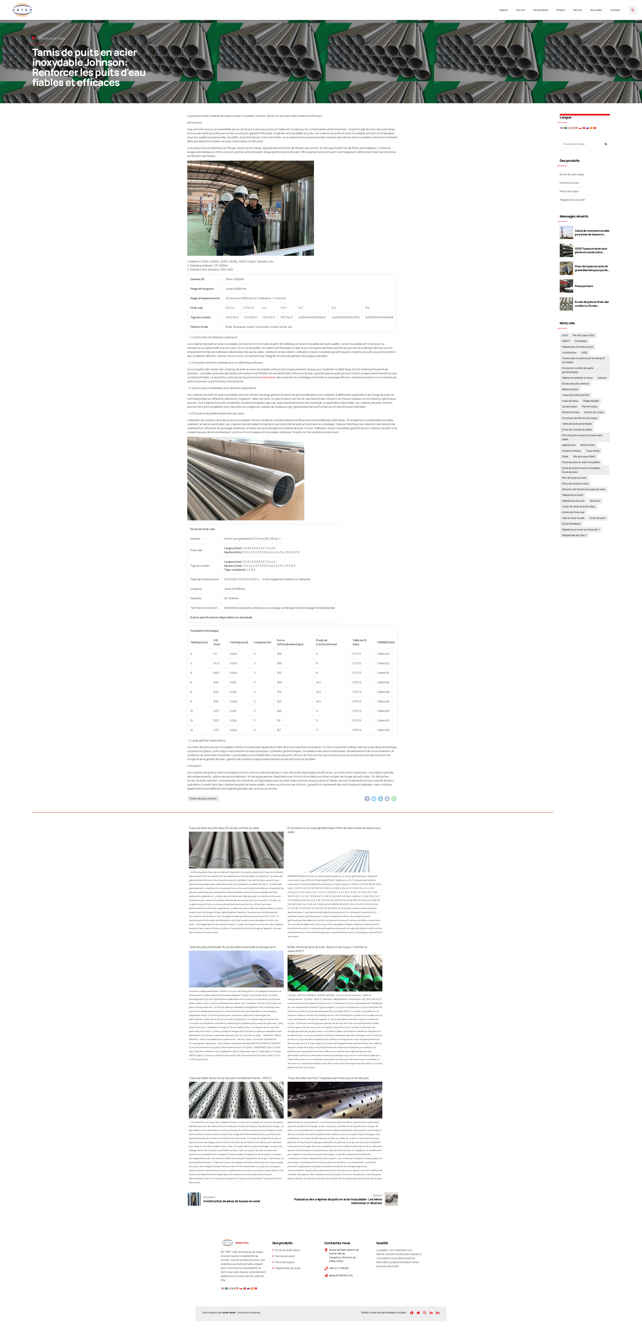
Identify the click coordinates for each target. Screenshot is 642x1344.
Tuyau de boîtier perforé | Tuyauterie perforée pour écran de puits (328, 1078)
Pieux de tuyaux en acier (575, 483)
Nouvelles (596, 10)
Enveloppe (581, 341)
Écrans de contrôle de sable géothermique (577, 370)
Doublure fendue (571, 450)
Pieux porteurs (584, 286)
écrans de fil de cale (573, 512)
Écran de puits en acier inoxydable (581, 462)
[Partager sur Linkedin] (380, 798)
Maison (503, 10)
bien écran (269, 377)
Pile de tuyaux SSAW (584, 456)
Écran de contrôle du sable (577, 429)
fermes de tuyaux (594, 412)
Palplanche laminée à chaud (577, 377)
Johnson (602, 377)
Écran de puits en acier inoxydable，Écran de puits (582, 470)
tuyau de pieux (570, 400)
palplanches (569, 444)
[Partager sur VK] (387, 798)
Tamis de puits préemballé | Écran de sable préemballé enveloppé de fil (232, 947)
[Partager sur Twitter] (374, 798)
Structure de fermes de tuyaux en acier (583, 489)
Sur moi (520, 10)
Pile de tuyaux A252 (584, 335)
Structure (595, 500)
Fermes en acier (569, 183)
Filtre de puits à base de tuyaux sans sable (582, 437)
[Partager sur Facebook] (367, 798)
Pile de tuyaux (589, 406)
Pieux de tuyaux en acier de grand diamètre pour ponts (591, 268)
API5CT (566, 341)
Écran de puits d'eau (50, 38)
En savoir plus (211, 932)
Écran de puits (597, 518)
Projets (561, 10)
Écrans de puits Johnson (203, 798)
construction (569, 352)
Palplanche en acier (572, 494)
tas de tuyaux (569, 406)
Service (577, 10)
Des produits (540, 10)
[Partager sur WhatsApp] (394, 798)
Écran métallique (571, 523)
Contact (615, 10)
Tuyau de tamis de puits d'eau (578, 506)
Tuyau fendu (593, 450)
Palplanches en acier (572, 200)
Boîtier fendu (588, 444)
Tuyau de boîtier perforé (575, 395)
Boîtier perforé (570, 389)
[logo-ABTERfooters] (235, 1243)
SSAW (565, 456)
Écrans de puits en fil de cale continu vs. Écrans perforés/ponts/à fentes (592, 305)
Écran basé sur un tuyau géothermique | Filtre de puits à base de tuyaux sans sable (334, 830)
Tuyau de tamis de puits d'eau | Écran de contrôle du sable (224, 828)
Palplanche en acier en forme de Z (581, 529)
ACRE (584, 352)
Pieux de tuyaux (569, 191)
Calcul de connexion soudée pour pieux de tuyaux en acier (592, 234)
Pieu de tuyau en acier (574, 477)
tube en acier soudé (573, 518)
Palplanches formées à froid (577, 346)
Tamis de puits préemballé (577, 423)
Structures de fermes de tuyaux (579, 418)
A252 (565, 335)
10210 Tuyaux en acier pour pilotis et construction (591, 250)
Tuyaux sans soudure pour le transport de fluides (583, 360)
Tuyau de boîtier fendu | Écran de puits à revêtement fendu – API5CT (230, 1078)
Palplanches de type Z (574, 535)
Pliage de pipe (591, 400)
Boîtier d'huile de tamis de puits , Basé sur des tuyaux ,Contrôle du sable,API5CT (327, 949)
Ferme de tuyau (570, 412)
